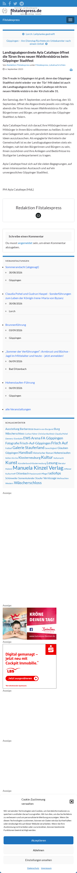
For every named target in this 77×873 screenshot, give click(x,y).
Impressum (46, 868)
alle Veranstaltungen (18, 409)
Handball (25, 453)
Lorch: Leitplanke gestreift (40, 33)
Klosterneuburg (29, 457)
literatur (62, 463)
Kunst (11, 462)
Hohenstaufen (62, 452)
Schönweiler (11, 478)
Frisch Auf (59, 443)
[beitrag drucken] (71, 69)
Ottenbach (22, 473)
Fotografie (12, 443)
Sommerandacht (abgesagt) (22, 267)
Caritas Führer (31, 434)
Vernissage (49, 478)
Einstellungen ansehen (38, 860)
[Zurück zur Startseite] (38, 11)
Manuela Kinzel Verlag (38, 467)
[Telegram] (22, 3)
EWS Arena (31, 438)
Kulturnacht (59, 458)
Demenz (9, 438)
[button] (71, 801)
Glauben (62, 448)
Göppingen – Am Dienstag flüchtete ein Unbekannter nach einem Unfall (38, 42)
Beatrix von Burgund (44, 429)
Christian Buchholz (46, 434)
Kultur (47, 457)
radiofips (54, 473)
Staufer (39, 478)
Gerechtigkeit (51, 448)
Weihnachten (63, 478)
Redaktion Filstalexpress (18, 65)
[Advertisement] (29, 548)
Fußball (8, 448)
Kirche (15, 458)
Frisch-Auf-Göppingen (35, 443)
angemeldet (25, 243)
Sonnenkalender (26, 478)
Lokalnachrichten (57, 65)
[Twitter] (15, 3)
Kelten (8, 458)
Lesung (52, 463)
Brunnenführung (15, 324)
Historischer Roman (43, 452)
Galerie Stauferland (28, 447)
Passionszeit (35, 473)
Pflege (44, 473)
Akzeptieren (38, 840)
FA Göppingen (52, 438)
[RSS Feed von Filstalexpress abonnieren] (4, 3)
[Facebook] (9, 3)
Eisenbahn (18, 438)
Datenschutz (33, 868)
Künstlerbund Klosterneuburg (32, 463)
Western (9, 483)
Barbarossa (26, 428)
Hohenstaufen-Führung (20, 382)
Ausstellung (12, 428)
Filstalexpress (11, 19)
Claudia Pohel (61, 433)
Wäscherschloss (28, 482)
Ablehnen (38, 850)
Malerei (8, 469)
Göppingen (11, 452)
